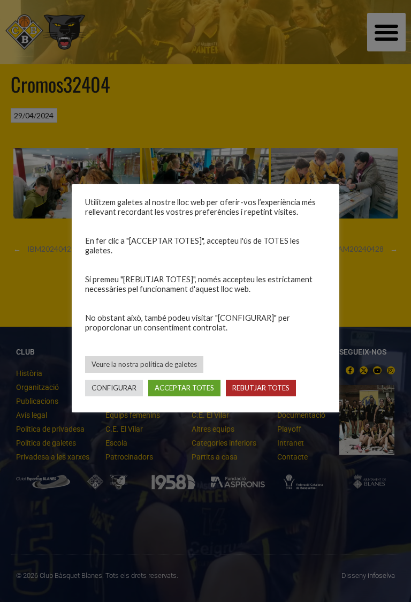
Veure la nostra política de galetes (144, 364)
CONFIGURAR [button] (114, 387)
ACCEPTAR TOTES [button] (184, 387)
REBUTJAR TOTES (261, 387)
